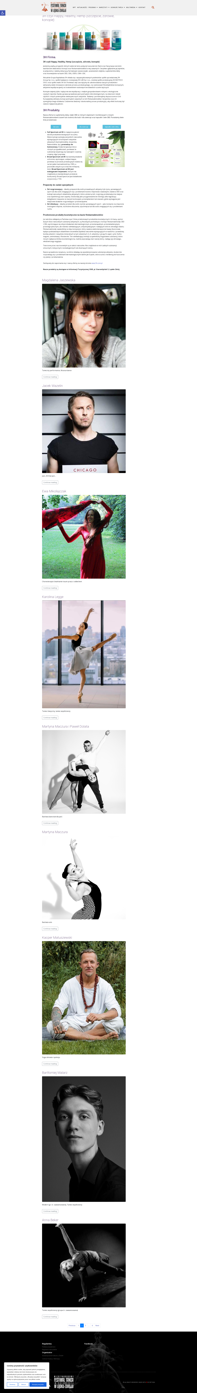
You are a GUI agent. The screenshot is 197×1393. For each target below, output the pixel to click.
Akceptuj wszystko (38, 1384)
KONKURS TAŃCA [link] (117, 7)
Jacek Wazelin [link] (52, 386)
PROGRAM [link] (92, 7)
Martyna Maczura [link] (55, 832)
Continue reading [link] (50, 377)
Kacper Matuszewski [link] (57, 937)
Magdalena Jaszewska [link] (58, 280)
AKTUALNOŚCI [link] (82, 7)
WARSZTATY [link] (103, 7)
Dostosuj (12, 1384)
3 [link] (85, 1325)
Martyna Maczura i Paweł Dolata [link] (65, 726)
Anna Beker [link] (50, 1220)
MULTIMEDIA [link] (130, 7)
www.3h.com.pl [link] (97, 263)
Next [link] (97, 1325)
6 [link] (92, 1325)
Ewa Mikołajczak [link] (54, 491)
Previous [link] (72, 1325)
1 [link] (78, 1325)
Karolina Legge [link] (52, 597)
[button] (153, 7)
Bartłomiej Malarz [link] (55, 1073)
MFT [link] (74, 7)
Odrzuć (23, 1384)
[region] (26, 1375)
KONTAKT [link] (142, 7)
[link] (2, 13)
